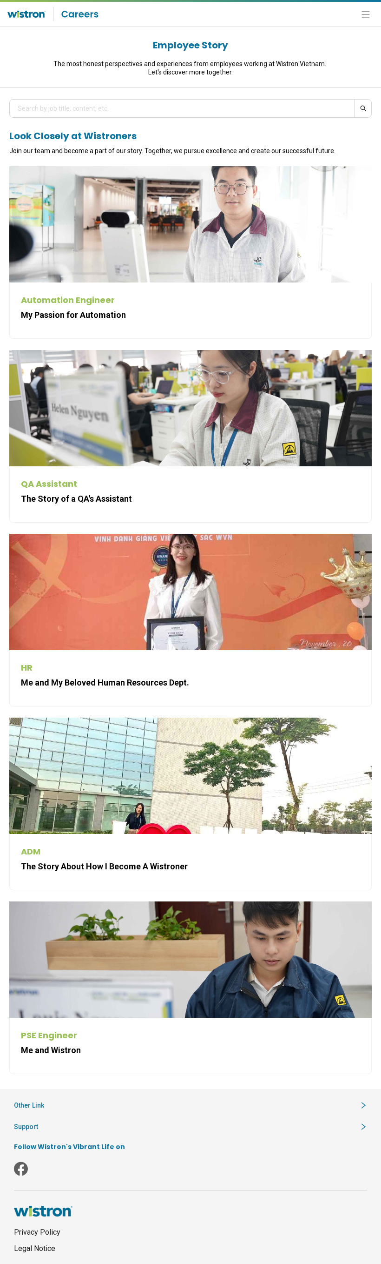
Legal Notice (34, 1248)
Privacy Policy (37, 1232)
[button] (190, 1105)
